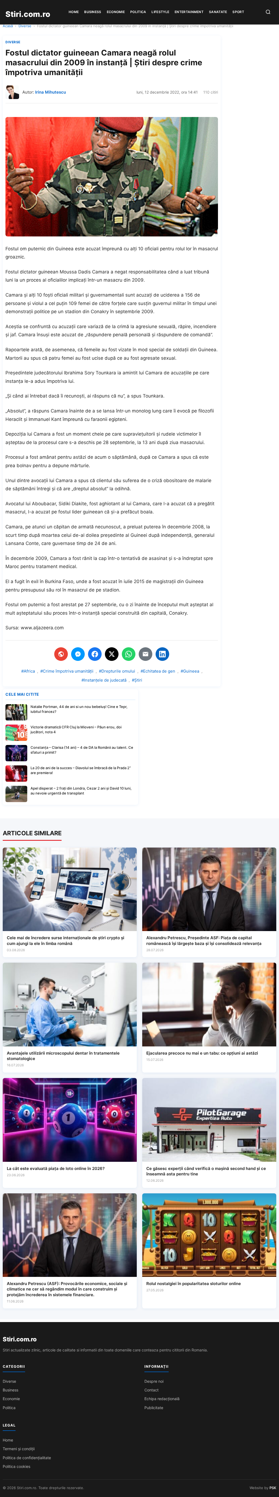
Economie (116, 12)
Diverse (25, 26)
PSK (272, 1488)
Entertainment (189, 12)
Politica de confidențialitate (27, 1457)
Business (92, 12)
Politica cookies (16, 1466)
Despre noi (153, 1381)
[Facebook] (95, 654)
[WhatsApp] (128, 654)
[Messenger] (78, 654)
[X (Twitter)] (112, 654)
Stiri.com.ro (20, 1339)
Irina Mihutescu (50, 92)
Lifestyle (160, 12)
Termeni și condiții (19, 1448)
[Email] (145, 654)
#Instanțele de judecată (103, 680)
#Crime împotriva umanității (66, 671)
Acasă (8, 26)
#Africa (28, 671)
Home (74, 12)
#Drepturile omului (117, 671)
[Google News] (61, 654)
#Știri (137, 680)
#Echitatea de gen (158, 671)
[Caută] (268, 12)
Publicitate (153, 1407)
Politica (138, 12)
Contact (151, 1390)
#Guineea (190, 671)
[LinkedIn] (162, 654)
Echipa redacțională (162, 1398)
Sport (238, 12)
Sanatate (218, 12)
